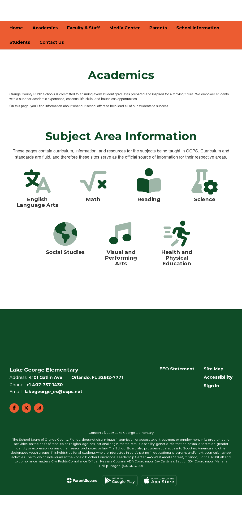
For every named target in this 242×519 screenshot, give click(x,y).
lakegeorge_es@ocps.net (53, 391)
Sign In (211, 385)
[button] (194, 10)
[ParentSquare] (82, 480)
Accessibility (218, 377)
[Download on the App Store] (159, 480)
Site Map (213, 369)
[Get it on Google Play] (120, 480)
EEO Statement (177, 369)
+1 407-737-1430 (44, 384)
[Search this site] (230, 10)
